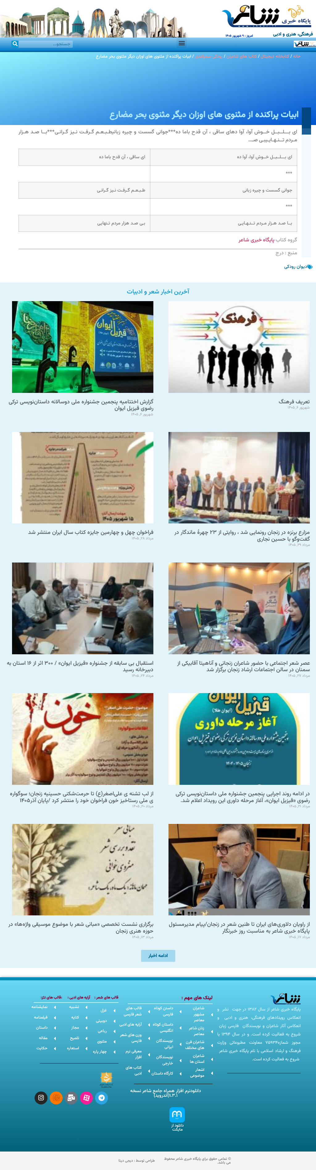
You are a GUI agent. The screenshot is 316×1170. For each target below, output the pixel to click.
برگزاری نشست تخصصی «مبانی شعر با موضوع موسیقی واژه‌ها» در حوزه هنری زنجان (80, 928)
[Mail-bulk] (71, 1097)
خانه (297, 56)
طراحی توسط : (136, 1161)
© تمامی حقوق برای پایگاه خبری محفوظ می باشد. (197, 1160)
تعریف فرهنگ (294, 402)
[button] (182, 43)
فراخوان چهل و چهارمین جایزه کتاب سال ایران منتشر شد (90, 532)
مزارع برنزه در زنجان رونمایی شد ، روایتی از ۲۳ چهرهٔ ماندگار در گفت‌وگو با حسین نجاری (242, 536)
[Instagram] (41, 1097)
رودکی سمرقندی (208, 56)
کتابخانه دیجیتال (275, 56)
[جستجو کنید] (15, 44)
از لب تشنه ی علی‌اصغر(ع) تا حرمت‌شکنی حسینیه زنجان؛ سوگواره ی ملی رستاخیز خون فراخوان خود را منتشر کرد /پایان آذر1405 (81, 797)
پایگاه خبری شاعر (256, 240)
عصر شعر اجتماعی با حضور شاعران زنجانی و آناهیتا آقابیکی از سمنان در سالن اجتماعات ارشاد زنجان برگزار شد (243, 667)
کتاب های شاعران (242, 56)
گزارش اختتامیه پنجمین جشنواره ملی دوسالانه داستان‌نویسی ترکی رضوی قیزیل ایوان (81, 405)
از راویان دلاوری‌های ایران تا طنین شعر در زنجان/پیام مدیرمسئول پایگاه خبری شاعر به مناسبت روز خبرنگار (239, 928)
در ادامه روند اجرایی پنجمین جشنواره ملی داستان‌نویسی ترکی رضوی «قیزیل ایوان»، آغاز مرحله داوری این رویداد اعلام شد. (243, 797)
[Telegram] (101, 1097)
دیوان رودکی (295, 266)
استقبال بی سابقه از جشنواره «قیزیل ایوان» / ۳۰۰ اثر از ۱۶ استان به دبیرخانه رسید (80, 667)
